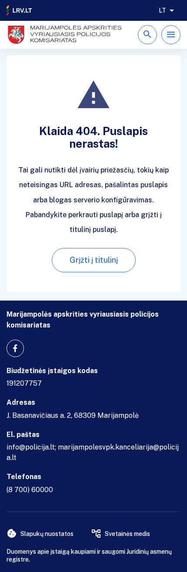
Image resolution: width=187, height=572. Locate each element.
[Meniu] (170, 34)
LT (162, 10)
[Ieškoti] (147, 34)
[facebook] (15, 348)
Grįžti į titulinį (94, 260)
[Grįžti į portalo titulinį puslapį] (20, 10)
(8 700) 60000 (30, 490)
